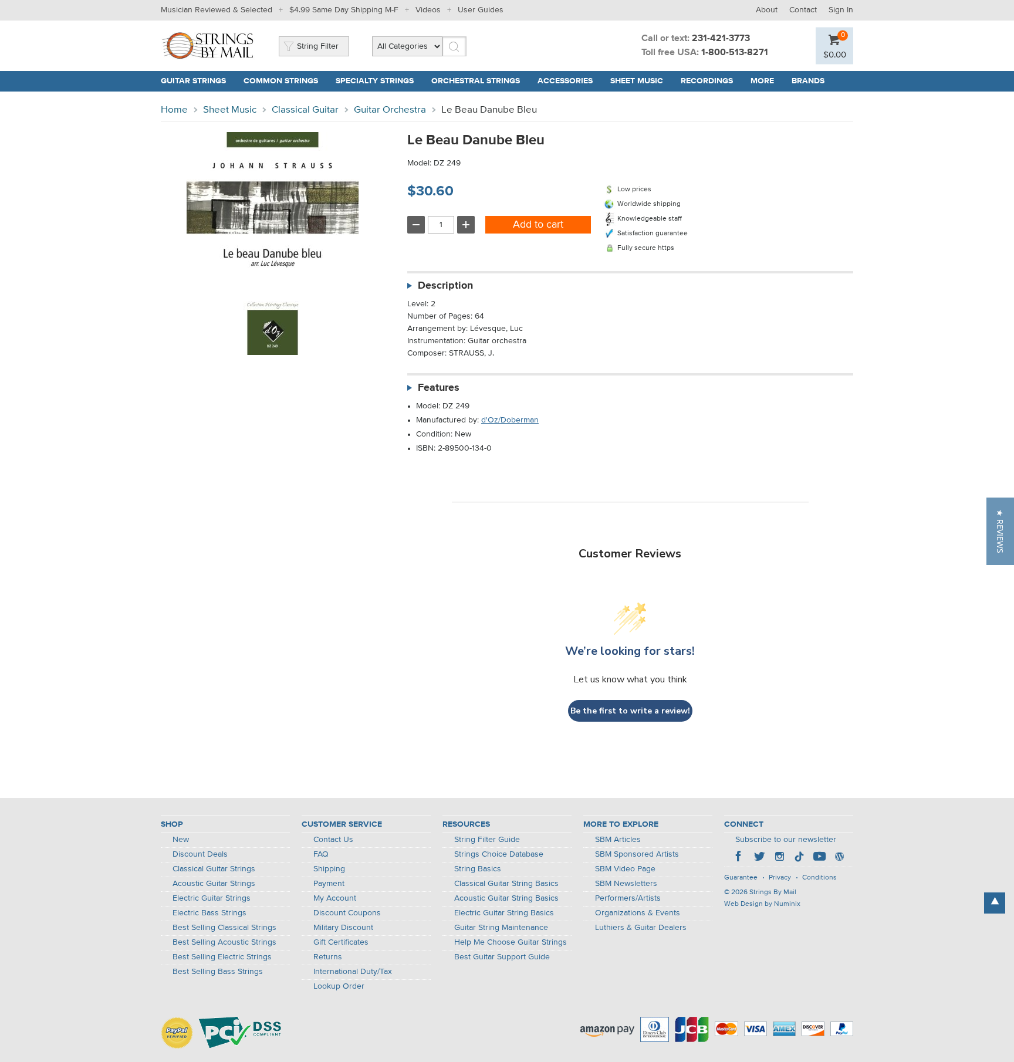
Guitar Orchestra (390, 110)
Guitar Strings (193, 81)
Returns (327, 957)
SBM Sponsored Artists (637, 854)
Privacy (780, 877)
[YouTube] (819, 857)
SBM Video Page (625, 869)
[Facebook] (739, 857)
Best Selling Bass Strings (218, 972)
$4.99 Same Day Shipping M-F (343, 10)
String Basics (477, 869)
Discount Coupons (347, 913)
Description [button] (445, 285)
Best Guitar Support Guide (502, 957)
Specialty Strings (375, 81)
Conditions (819, 877)
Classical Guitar (305, 110)
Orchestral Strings (475, 81)
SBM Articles (618, 840)
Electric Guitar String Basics (504, 913)
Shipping (329, 869)
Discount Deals (200, 854)
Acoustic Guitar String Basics (506, 898)
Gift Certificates (341, 942)
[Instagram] (779, 857)
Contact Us (333, 840)
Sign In (841, 10)
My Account (334, 898)
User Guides (480, 10)
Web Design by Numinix (762, 904)
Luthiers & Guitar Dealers (641, 928)
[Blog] (839, 857)
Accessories (565, 81)
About (767, 10)
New (181, 840)
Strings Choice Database (498, 854)
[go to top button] (994, 903)
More (762, 81)
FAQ (321, 854)
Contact (803, 10)
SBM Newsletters (626, 884)
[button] (1000, 531)
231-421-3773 (721, 38)
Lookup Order (338, 986)
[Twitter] (759, 857)
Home (174, 110)
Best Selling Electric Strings (222, 957)
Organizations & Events (637, 913)
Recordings (707, 81)
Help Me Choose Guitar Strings (510, 942)
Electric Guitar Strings (212, 898)
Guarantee (741, 877)
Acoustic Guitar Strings (214, 884)
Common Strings (281, 81)
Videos (428, 10)
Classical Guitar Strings (214, 869)
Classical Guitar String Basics (506, 884)
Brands (808, 81)
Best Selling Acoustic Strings (224, 942)
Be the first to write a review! (630, 710)
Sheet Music (636, 81)
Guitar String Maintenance (501, 928)
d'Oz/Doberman (510, 420)
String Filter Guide (487, 840)
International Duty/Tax (352, 972)
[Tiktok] (799, 857)
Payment (328, 884)
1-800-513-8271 (734, 53)
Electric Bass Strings (209, 913)
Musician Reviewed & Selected (216, 10)
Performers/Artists (628, 898)
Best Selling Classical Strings (224, 928)
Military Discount (343, 928)
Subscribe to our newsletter (785, 840)
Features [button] (438, 388)
